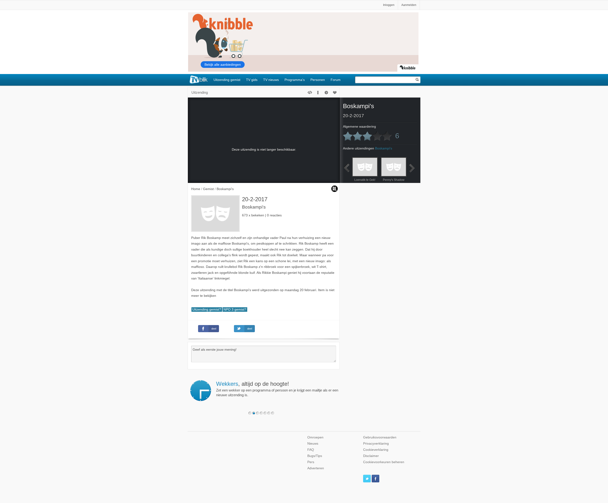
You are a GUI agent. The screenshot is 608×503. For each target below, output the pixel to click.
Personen (317, 80)
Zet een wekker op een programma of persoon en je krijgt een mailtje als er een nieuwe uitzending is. (277, 389)
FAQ (310, 450)
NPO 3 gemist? (234, 309)
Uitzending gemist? (206, 309)
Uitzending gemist (227, 80)
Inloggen (388, 5)
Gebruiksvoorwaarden (379, 437)
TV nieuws (271, 80)
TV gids (251, 80)
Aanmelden (408, 5)
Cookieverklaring (375, 450)
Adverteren (315, 468)
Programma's (295, 80)
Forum (336, 80)
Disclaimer (371, 456)
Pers (310, 462)
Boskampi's (358, 106)
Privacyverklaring (376, 443)
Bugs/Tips (314, 456)
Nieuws (312, 443)
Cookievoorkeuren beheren (383, 462)
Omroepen (315, 437)
